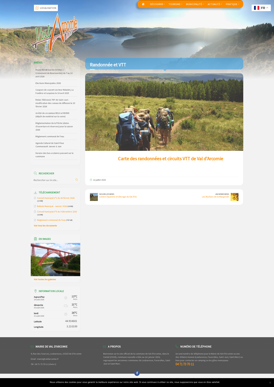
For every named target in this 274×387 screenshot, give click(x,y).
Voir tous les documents (45, 225)
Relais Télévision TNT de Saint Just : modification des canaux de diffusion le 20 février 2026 (55, 90)
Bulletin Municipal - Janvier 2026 (52, 206)
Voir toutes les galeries (45, 279)
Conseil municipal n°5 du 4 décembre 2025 (57, 211)
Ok (223, 382)
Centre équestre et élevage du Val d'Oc (118, 196)
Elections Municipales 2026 (48, 69)
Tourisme (174, 4)
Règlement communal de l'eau (51, 220)
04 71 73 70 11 (185, 364)
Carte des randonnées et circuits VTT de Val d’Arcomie (170, 158)
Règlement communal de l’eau (50, 123)
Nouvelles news (106, 194)
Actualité (214, 4)
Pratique (231, 4)
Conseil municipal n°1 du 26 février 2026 (56, 198)
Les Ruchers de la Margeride (215, 196)
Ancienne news (222, 194)
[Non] (270, 382)
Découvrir (156, 4)
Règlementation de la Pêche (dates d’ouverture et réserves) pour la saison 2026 (54, 113)
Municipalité (194, 4)
